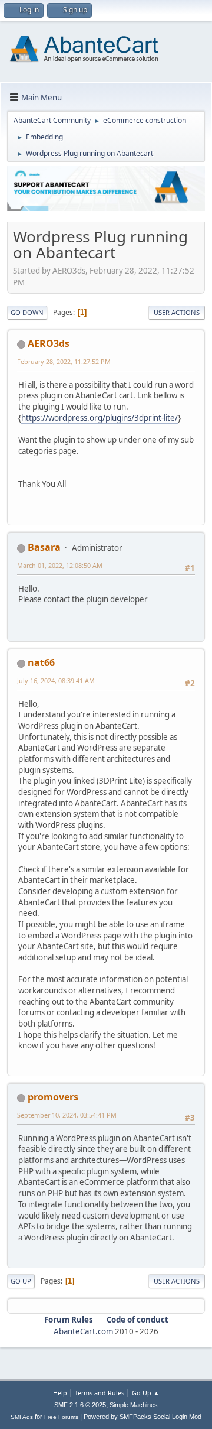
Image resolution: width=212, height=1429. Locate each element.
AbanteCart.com (83, 1331)
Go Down (27, 312)
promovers (53, 1096)
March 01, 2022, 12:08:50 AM (59, 565)
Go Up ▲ (146, 1392)
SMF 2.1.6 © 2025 (80, 1404)
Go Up (21, 1281)
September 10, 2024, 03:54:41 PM (67, 1114)
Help (60, 1392)
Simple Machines (134, 1404)
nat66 (41, 662)
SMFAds (22, 1417)
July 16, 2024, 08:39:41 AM (56, 680)
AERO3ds (48, 343)
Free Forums (61, 1417)
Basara (44, 547)
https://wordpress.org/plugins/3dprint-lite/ (99, 418)
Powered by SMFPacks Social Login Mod (142, 1416)
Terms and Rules (99, 1392)
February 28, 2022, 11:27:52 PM (64, 361)
